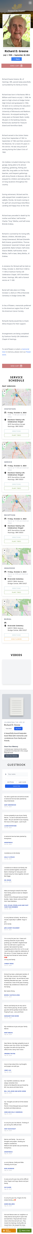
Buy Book (18, 728)
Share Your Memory (11, 756)
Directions (16, 431)
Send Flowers (16, 639)
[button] (16, 395)
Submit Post (16, 786)
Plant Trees (16, 435)
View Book (9, 728)
